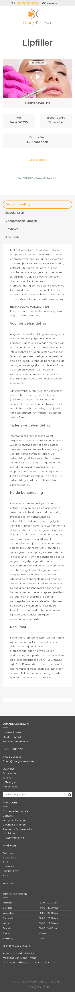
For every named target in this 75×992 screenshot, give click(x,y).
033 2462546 (23, 945)
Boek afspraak (37, 159)
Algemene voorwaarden (30, 981)
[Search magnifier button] (69, 795)
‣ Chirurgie (9, 782)
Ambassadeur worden (16, 811)
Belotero (8, 853)
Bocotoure (9, 857)
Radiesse (8, 866)
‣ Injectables (10, 786)
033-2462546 (13, 756)
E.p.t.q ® (8, 875)
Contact (8, 815)
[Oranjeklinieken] (37, 17)
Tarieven (8, 777)
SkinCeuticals (11, 870)
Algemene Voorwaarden (18, 829)
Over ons (8, 768)
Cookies (56, 981)
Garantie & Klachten (15, 824)
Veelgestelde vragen (15, 820)
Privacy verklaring (13, 837)
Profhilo (7, 862)
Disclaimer (9, 833)
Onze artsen (10, 773)
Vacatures (9, 882)
